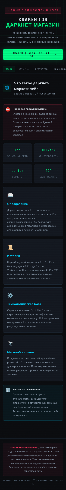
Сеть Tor (23, 69)
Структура (41, 69)
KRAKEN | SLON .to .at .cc (31, 54)
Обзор (8, 69)
